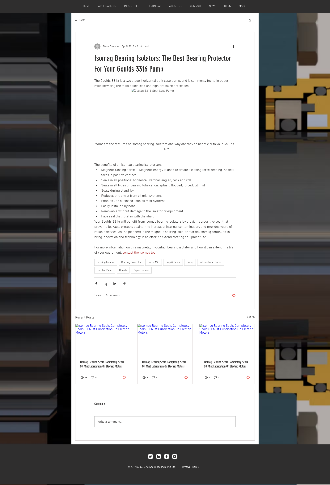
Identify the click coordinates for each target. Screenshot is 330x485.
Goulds (123, 270)
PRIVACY (185, 467)
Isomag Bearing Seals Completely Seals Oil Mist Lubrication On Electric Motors (102, 364)
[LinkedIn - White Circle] (158, 456)
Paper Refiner (141, 270)
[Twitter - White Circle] (150, 456)
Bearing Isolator (106, 262)
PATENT (196, 467)
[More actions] (233, 46)
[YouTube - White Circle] (174, 456)
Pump (190, 262)
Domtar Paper (105, 270)
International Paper (211, 262)
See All (251, 317)
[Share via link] (124, 284)
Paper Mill (153, 262)
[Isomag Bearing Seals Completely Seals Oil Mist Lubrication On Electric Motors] (103, 339)
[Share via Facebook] (96, 284)
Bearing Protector (131, 262)
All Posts (80, 20)
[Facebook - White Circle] (166, 456)
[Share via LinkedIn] (115, 284)
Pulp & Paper (173, 262)
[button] (250, 20)
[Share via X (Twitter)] (105, 284)
